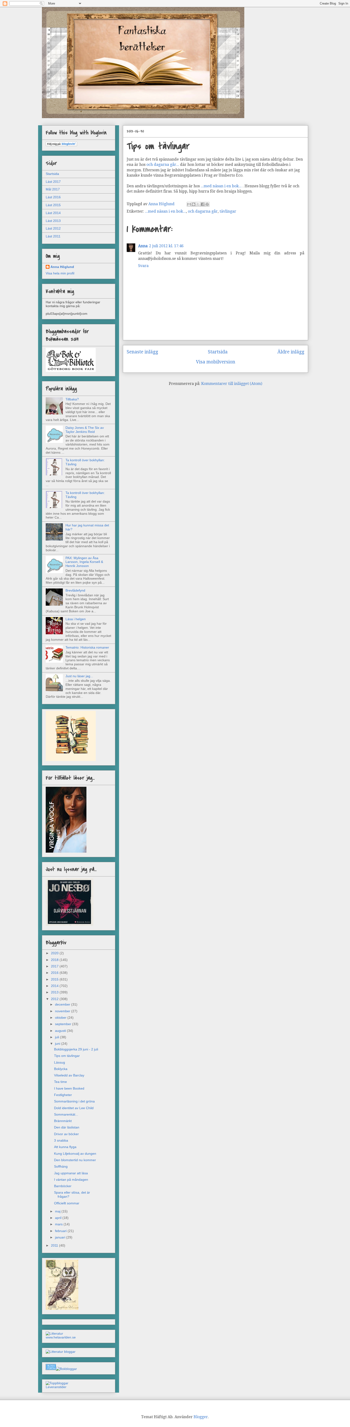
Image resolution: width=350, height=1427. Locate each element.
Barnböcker (62, 1186)
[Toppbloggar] (57, 1383)
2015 (55, 979)
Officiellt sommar (66, 1203)
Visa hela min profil (60, 273)
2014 (55, 986)
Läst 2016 (53, 197)
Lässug (59, 1062)
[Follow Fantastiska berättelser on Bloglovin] (61, 145)
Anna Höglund (62, 267)
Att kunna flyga (65, 1147)
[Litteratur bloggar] (60, 1352)
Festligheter (63, 1095)
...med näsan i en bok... (221, 186)
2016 (55, 973)
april (58, 1218)
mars (59, 1224)
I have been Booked (69, 1088)
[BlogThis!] (193, 204)
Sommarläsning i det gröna (74, 1101)
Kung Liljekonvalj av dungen (75, 1153)
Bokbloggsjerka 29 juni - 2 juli (76, 1049)
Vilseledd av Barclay (69, 1075)
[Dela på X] (198, 204)
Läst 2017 (53, 182)
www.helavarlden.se (61, 1337)
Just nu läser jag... (79, 676)
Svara (143, 265)
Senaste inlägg (142, 352)
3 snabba (61, 1140)
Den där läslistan (66, 1127)
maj (58, 1211)
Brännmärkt (63, 1121)
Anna (143, 246)
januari (60, 1237)
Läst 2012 (53, 228)
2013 (55, 992)
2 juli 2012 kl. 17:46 (166, 246)
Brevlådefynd (75, 590)
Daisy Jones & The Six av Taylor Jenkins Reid (84, 430)
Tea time (60, 1082)
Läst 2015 (53, 205)
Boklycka (60, 1069)
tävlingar (228, 211)
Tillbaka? (72, 399)
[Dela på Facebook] (202, 204)
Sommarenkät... (66, 1114)
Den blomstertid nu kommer (75, 1160)
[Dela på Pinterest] (207, 204)
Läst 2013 (53, 221)
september (63, 1024)
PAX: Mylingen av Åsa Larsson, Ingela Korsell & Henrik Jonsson (84, 562)
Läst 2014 (53, 213)
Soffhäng (61, 1166)
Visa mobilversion (215, 362)
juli (57, 1037)
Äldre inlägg (290, 352)
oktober (61, 1017)
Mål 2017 (53, 189)
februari (61, 1231)
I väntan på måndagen (71, 1179)
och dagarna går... (162, 164)
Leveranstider (56, 1387)
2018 (55, 960)
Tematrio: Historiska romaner (87, 647)
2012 (55, 999)
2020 (55, 953)
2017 (55, 966)
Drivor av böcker (66, 1134)
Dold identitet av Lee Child (74, 1108)
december (63, 1004)
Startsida (218, 352)
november (63, 1011)
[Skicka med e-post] (189, 204)
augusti (61, 1031)
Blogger (201, 1417)
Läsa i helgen (75, 619)
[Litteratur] (54, 1333)
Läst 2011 (53, 236)
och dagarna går (203, 211)
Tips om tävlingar (67, 1056)
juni (58, 1043)
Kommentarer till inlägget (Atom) (231, 383)
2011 (55, 1245)
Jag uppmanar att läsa (71, 1173)
